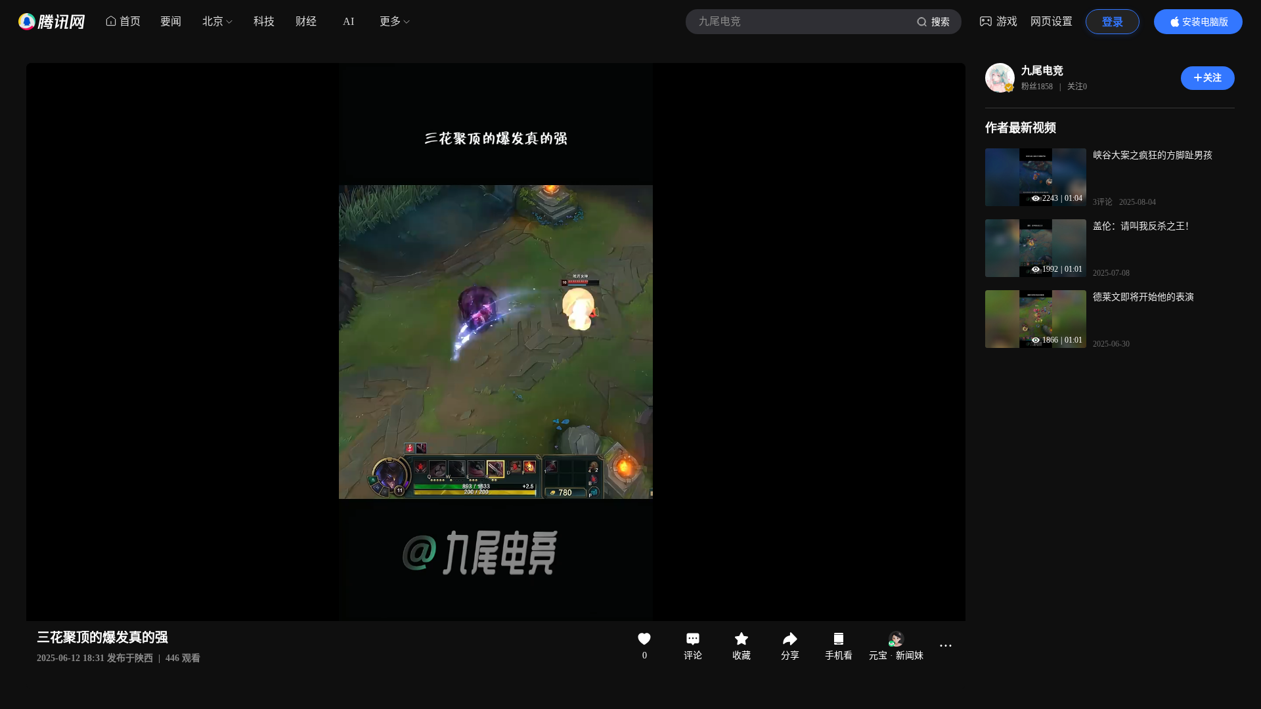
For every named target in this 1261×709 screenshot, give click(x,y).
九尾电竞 (1042, 70)
